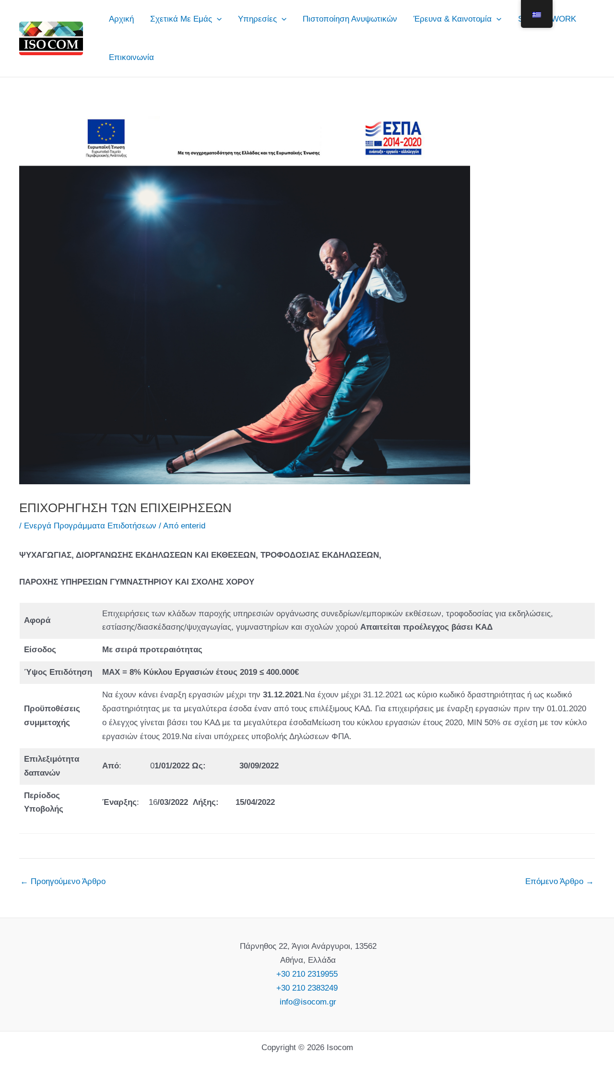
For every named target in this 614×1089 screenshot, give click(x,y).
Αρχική (121, 19)
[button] (217, 19)
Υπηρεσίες (257, 19)
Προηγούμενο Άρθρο (63, 881)
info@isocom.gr (306, 1001)
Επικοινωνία (131, 57)
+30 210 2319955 (307, 974)
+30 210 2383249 (307, 988)
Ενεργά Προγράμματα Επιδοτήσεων (90, 525)
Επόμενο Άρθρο (559, 881)
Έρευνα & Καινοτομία (452, 19)
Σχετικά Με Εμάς (181, 19)
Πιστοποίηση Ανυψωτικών (350, 19)
